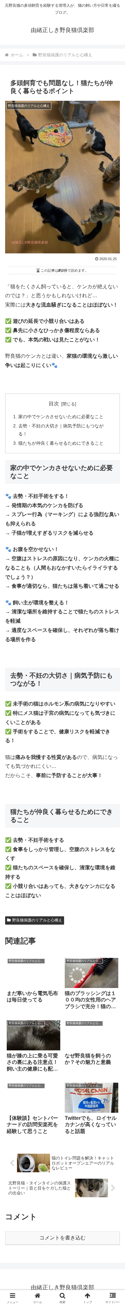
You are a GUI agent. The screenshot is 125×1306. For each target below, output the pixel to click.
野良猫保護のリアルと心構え (37, 920)
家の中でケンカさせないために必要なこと (61, 416)
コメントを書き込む (62, 1237)
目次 (54, 403)
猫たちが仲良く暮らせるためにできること (61, 443)
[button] (112, 966)
